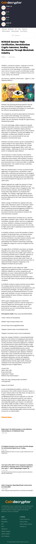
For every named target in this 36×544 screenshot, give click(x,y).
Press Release (5, 536)
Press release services (26, 524)
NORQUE (4, 104)
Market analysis (5, 531)
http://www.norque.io (13, 375)
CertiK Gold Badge (14, 116)
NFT (2, 524)
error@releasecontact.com (9, 396)
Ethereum (4, 519)
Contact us (23, 526)
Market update (5, 534)
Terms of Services (25, 519)
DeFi (2, 526)
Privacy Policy (23, 521)
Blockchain (4, 521)
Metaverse (4, 529)
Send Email (8, 372)
